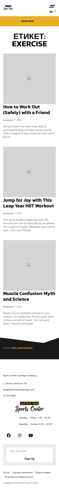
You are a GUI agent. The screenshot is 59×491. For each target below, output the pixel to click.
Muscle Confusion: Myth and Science (29, 296)
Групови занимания (22, 472)
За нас (6, 472)
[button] (52, 6)
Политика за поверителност (18, 477)
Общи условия (42, 472)
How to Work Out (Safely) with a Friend (26, 109)
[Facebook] (8, 435)
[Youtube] (30, 435)
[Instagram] (19, 435)
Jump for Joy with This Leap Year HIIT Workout (28, 202)
